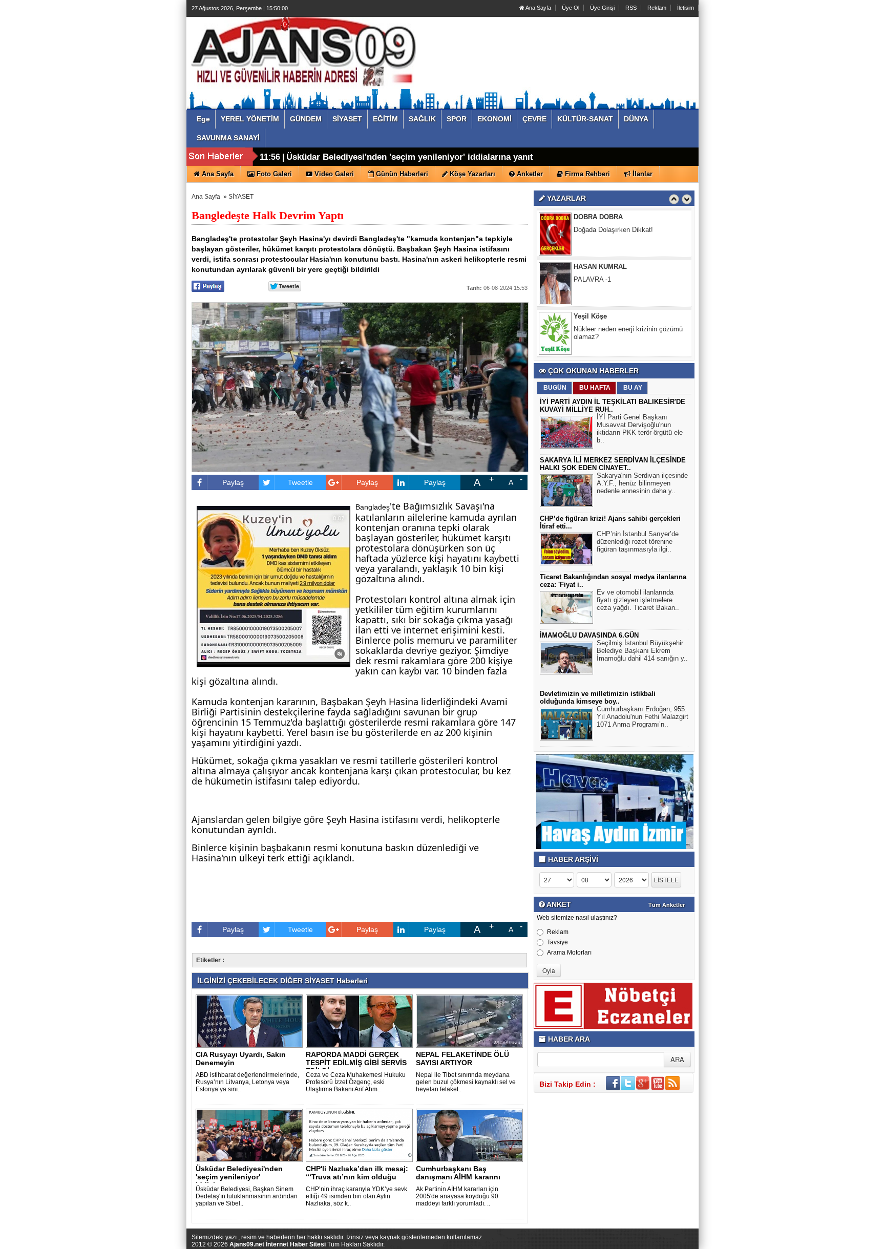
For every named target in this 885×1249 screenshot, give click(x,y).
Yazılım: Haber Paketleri (637, 1241)
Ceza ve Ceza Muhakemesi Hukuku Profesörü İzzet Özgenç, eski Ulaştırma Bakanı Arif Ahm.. (356, 1082)
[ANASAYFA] (303, 53)
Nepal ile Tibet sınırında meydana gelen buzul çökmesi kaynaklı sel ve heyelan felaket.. (466, 1082)
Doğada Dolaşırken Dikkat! (613, 215)
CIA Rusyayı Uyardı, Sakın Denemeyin (241, 1058)
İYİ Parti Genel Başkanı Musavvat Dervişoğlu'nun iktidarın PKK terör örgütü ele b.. (640, 428)
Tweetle (300, 482)
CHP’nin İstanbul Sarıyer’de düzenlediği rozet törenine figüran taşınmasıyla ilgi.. (638, 541)
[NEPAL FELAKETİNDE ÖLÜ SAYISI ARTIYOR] (471, 1021)
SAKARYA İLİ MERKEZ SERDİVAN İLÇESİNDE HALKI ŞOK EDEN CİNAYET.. (613, 464)
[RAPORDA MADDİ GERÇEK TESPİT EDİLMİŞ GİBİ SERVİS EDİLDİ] (361, 1021)
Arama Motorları (569, 952)
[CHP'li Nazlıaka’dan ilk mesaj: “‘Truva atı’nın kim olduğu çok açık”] (361, 1135)
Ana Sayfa (537, 8)
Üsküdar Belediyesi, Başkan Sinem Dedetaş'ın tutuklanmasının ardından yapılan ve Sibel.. (247, 1196)
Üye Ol (570, 8)
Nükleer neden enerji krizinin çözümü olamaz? (628, 318)
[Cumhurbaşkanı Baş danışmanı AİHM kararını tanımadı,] (471, 1135)
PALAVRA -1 (592, 265)
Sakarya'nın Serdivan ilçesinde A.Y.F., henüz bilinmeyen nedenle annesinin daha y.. (642, 483)
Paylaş (233, 482)
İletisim (685, 8)
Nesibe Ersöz (595, 351)
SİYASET (241, 196)
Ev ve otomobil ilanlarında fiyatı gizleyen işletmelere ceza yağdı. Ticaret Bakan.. (638, 599)
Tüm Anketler (666, 905)
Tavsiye (557, 942)
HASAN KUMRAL (600, 252)
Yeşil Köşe (590, 302)
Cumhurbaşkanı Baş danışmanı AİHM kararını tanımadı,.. (458, 1177)
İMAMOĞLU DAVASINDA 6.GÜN (589, 635)
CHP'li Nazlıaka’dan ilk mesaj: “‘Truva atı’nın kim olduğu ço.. (357, 1177)
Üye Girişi (602, 8)
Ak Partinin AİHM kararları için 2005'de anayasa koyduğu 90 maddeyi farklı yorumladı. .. (457, 1196)
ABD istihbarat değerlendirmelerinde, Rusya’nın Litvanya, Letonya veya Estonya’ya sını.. (247, 1082)
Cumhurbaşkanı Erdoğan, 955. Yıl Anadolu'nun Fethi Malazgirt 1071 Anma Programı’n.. (642, 716)
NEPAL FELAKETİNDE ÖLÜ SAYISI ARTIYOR (462, 1058)
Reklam (656, 8)
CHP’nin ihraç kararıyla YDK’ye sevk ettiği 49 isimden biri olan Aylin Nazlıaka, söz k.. (356, 1196)
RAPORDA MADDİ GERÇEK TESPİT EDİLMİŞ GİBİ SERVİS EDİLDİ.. (356, 1062)
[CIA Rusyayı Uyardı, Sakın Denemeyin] (251, 1021)
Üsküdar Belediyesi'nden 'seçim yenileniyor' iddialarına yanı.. (239, 1177)
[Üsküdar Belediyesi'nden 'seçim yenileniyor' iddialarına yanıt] (251, 1135)
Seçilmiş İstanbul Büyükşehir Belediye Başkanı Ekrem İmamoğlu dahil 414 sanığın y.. (642, 650)
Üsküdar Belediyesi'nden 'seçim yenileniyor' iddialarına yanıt (409, 157)
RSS (631, 8)
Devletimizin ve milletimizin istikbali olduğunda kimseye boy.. (598, 697)
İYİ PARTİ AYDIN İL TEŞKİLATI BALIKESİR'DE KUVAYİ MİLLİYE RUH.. (612, 405)
